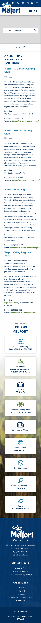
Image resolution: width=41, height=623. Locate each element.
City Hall (21, 591)
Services (21, 594)
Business (21, 600)
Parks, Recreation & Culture (21, 597)
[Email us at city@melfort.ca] (23, 3)
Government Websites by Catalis (20, 617)
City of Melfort (10, 8)
